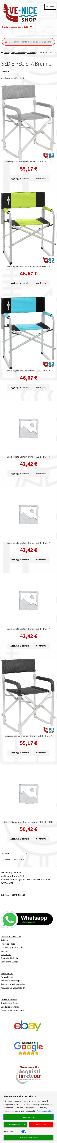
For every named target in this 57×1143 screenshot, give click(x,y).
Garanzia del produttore (12, 1010)
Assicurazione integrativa (13, 984)
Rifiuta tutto (41, 1124)
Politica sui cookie (44, 1111)
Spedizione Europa (9, 961)
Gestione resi (7, 973)
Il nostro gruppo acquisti (12, 947)
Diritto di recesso (9, 999)
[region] (28, 1117)
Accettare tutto (28, 1117)
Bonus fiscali (7, 977)
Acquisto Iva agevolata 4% (13, 987)
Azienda (4, 940)
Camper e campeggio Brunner (23, 52)
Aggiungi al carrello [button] (20, 178)
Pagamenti (6, 954)
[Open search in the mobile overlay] (28, 42)
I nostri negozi (8, 943)
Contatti (5, 950)
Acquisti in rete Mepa (10, 980)
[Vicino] (54, 1094)
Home (6, 52)
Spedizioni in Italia (9, 958)
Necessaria (8, 1131)
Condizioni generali (10, 1006)
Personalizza (14, 1124)
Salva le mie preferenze (28, 1137)
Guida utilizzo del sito (11, 936)
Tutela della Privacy (10, 1003)
